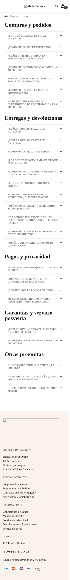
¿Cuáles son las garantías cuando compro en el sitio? (32, 330)
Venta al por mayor (14, 465)
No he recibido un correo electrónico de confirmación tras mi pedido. (33, 104)
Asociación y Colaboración (19, 496)
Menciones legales (13, 515)
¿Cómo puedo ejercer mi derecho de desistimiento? (32, 233)
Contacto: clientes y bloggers (20, 492)
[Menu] (8, 6)
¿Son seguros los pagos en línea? (31, 290)
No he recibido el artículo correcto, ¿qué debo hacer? (28, 196)
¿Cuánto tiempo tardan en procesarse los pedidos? (26, 57)
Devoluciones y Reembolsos (19, 524)
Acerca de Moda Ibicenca (18, 469)
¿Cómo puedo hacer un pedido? (29, 47)
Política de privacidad (15, 520)
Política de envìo (12, 528)
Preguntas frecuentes (15, 484)
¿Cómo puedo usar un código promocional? (28, 91)
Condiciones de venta (15, 511)
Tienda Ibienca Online (16, 456)
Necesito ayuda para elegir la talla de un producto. (29, 80)
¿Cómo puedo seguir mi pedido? (30, 151)
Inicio (5, 16)
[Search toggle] (57, 6)
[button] (35, 37)
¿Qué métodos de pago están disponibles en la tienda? (28, 280)
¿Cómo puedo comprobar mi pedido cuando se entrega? (32, 173)
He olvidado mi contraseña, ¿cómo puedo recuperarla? (32, 378)
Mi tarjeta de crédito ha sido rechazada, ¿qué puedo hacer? (30, 300)
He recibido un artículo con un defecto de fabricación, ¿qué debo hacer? (33, 220)
